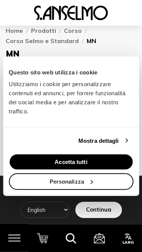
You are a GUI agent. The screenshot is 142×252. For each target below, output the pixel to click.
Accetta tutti (71, 162)
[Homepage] (71, 13)
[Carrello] (42, 238)
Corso (73, 30)
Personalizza (67, 181)
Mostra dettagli (98, 140)
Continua (98, 209)
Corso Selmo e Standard (42, 41)
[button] (71, 238)
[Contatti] (99, 238)
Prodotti (43, 30)
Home (14, 30)
